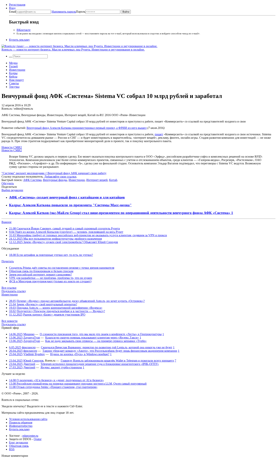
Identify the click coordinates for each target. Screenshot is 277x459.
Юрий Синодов (33, 360)
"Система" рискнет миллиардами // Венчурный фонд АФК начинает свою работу (54, 173)
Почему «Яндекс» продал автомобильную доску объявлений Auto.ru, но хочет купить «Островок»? (81, 301)
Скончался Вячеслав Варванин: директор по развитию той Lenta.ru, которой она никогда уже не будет (106, 347)
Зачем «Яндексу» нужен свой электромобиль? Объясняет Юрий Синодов (63, 242)
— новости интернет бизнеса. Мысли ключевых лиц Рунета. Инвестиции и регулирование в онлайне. (73, 49)
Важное (6, 222)
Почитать (8, 261)
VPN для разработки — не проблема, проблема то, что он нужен (50, 278)
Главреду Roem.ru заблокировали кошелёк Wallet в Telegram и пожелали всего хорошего (117, 360)
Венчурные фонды (55, 180)
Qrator (37, 439)
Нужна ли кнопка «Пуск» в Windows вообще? (79, 354)
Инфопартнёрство (20, 425)
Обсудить (8, 183)
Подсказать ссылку (14, 291)
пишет (159, 134)
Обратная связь (19, 445)
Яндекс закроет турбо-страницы (61, 367)
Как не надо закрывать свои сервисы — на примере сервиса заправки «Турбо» (96, 341)
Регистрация (17, 4)
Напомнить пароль (64, 11)
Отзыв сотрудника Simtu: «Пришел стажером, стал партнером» (53, 387)
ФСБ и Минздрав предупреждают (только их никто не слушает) (50, 281)
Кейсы (13, 76)
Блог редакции (18, 442)
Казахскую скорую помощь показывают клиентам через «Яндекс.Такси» (92, 337)
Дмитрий (29, 364)
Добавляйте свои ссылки (60, 176)
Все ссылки (9, 287)
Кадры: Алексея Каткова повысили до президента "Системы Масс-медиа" (70, 205)
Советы (14, 83)
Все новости (10, 321)
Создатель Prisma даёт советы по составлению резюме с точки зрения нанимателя (61, 267)
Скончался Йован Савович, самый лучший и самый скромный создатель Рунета (64, 228)
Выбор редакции (12, 190)
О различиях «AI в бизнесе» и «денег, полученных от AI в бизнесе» (56, 380)
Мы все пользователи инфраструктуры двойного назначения (55, 238)
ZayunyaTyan (31, 337)
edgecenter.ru (30, 435)
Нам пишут (16, 80)
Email (12, 11)
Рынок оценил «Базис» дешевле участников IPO (54, 314)
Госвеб (13, 66)
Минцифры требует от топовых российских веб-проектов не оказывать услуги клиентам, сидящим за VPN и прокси (88, 235)
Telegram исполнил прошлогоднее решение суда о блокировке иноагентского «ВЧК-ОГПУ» (100, 364)
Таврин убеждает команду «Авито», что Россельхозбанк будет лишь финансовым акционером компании (109, 350)
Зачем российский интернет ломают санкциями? (40, 274)
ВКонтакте (24, 30)
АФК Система (32, 180)
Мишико (28, 334)
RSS (12, 449)
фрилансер (29, 347)
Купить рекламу (19, 39)
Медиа (13, 63)
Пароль (68, 11)
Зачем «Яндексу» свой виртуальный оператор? (47, 304)
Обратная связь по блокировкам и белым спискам (41, 271)
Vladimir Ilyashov (34, 354)
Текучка (14, 86)
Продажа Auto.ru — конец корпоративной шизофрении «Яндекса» (59, 307)
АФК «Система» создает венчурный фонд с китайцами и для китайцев (67, 197)
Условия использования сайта (28, 419)
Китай (113, 180)
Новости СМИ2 (12, 147)
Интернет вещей (97, 180)
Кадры (13, 73)
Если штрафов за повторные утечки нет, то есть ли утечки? (51, 254)
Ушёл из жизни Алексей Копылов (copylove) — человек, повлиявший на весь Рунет (66, 231)
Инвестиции (17, 69)
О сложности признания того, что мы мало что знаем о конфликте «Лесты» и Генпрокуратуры (101, 334)
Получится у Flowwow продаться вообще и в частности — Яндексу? (61, 311)
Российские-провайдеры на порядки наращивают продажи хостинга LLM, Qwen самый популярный (78, 383)
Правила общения (20, 422)
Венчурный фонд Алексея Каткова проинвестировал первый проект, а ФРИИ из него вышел (87, 127)
